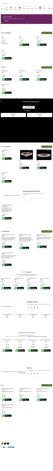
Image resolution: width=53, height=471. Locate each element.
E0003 (33, 317)
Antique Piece (3, 282)
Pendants (3, 73)
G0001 (2, 281)
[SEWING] (27, 7)
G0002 (15, 281)
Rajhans (3, 212)
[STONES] (36, 7)
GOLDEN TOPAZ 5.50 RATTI (7, 407)
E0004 (46, 317)
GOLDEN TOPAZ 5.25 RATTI (42, 391)
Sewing (6, 212)
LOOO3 (33, 341)
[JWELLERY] (2, 7)
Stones (3, 408)
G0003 (28, 281)
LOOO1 (7, 341)
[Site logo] (26, 1)
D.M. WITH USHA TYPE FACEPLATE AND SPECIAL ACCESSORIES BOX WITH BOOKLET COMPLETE (9, 238)
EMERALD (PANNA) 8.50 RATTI (25, 391)
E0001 (7, 317)
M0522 (3, 174)
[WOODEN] (24, 7)
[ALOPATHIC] (44, 7)
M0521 (13, 115)
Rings (6, 39)
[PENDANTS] (7, 7)
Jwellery (3, 39)
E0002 (20, 317)
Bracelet (3, 153)
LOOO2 (20, 341)
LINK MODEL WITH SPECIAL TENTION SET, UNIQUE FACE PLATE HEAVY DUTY (44, 238)
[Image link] (26, 429)
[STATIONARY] (32, 7)
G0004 (41, 281)
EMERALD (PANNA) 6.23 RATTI (8, 391)
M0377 (3, 72)
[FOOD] (40, 7)
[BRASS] (20, 7)
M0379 (38, 72)
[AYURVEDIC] (49, 7)
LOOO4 (45, 341)
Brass (7, 282)
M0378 (20, 72)
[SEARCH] (52, 2)
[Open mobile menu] (1, 1)
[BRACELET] (15, 7)
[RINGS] (11, 7)
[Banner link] (26, 25)
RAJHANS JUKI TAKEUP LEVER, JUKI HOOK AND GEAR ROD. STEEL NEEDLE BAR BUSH (9, 256)
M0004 (3, 51)
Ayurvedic (7, 342)
